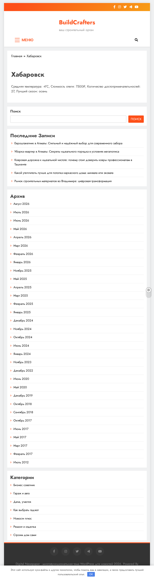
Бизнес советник (24, 485)
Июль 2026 (21, 212)
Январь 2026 (22, 262)
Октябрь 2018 (22, 404)
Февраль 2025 (23, 304)
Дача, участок (22, 502)
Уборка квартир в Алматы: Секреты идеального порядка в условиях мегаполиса (66, 151)
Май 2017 (19, 437)
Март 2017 (20, 445)
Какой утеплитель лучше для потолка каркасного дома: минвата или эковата (63, 173)
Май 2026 (20, 229)
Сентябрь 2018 (23, 412)
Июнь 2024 (21, 345)
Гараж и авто (21, 493)
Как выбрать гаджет (26, 510)
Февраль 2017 (22, 454)
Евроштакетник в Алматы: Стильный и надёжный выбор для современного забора (68, 143)
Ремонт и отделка (24, 526)
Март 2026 (20, 245)
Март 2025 (20, 295)
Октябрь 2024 (22, 337)
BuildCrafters (77, 22)
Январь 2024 (22, 354)
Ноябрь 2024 (22, 329)
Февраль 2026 (23, 254)
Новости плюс (22, 518)
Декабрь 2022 (23, 370)
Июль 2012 (21, 462)
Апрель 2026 (22, 237)
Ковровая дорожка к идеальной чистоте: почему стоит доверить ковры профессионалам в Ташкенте (73, 162)
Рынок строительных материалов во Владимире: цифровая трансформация (62, 181)
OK (91, 574)
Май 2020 (20, 387)
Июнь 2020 (21, 379)
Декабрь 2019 (23, 395)
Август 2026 (21, 204)
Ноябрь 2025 (22, 270)
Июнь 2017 (20, 429)
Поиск (15, 111)
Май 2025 (20, 279)
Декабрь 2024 (23, 320)
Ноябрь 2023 (22, 362)
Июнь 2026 (21, 220)
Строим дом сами (24, 535)
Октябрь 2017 (22, 420)
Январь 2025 (21, 312)
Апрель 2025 (22, 287)
